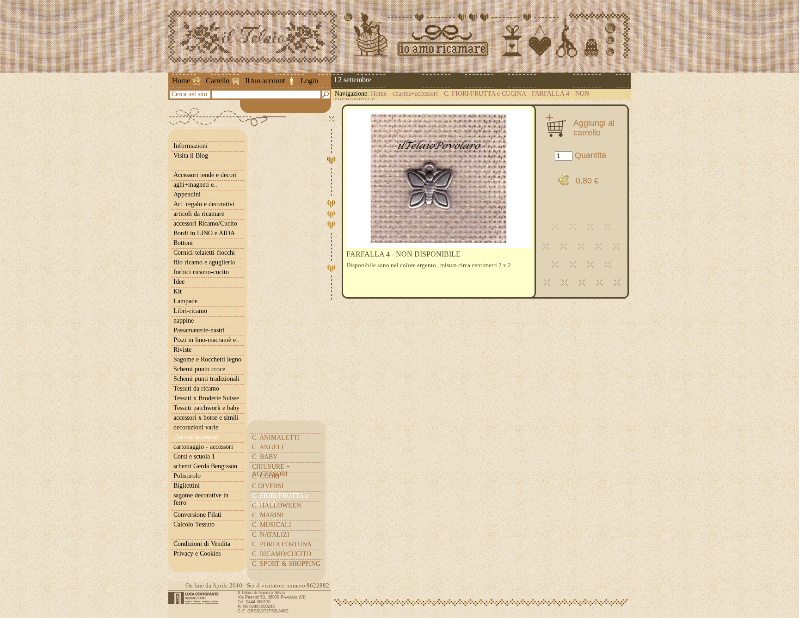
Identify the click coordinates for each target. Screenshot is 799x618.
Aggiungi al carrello (594, 127)
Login (309, 81)
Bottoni (183, 242)
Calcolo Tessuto (194, 524)
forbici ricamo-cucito (201, 272)
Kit (177, 291)
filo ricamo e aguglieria (204, 262)
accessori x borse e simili (206, 417)
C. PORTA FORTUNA (282, 544)
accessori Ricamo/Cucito (205, 223)
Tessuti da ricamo (196, 388)
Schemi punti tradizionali (206, 378)
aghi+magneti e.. (195, 184)
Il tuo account (265, 81)
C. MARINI (267, 515)
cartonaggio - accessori (203, 446)
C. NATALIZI (270, 534)
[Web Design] (196, 598)
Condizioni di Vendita (201, 543)
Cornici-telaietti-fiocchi (204, 252)
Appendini (187, 194)
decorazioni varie (195, 427)
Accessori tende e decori (205, 174)
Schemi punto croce (199, 369)
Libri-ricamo (190, 310)
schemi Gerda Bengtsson (205, 466)
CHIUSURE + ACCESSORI (271, 470)
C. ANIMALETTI (276, 437)
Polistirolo (187, 475)
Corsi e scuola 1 (194, 456)
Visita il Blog (190, 155)
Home (181, 81)
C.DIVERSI (268, 486)
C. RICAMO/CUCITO (281, 554)
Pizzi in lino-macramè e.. (206, 340)
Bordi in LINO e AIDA (204, 233)
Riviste (182, 349)
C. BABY (264, 456)
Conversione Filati (197, 514)
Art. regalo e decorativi (203, 204)
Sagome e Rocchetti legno (207, 359)
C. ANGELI (268, 447)
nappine (183, 320)
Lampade (185, 301)
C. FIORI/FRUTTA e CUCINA (485, 93)
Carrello (217, 81)
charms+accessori (415, 93)
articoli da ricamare (198, 213)
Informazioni (190, 145)
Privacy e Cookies (197, 553)
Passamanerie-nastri (199, 330)
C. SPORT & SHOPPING (286, 563)
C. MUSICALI (271, 524)
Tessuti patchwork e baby (206, 407)
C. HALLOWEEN (276, 505)
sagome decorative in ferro (200, 499)
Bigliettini (186, 485)
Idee (178, 281)
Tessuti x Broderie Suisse (206, 398)
